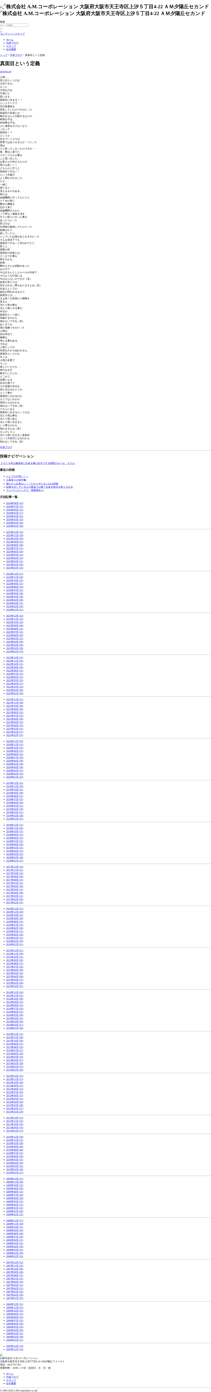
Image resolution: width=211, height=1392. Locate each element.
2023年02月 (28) (14, 648)
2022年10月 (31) (14, 664)
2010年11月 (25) (14, 1140)
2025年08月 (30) (14, 545)
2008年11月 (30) (14, 1223)
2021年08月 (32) (14, 712)
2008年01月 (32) (14, 1256)
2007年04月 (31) (14, 1288)
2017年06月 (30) (14, 886)
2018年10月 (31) (14, 831)
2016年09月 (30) (14, 918)
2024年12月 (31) (14, 574)
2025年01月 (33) (14, 568)
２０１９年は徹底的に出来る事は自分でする (25, 463)
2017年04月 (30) (14, 892)
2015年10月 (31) (14, 957)
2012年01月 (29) (14, 1111)
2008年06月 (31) (14, 1240)
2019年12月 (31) (14, 783)
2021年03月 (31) (14, 728)
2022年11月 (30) (14, 661)
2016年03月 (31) (14, 938)
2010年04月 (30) (14, 1163)
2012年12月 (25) (14, 1076)
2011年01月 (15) (14, 1130)
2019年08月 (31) (14, 796)
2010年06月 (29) (14, 1156)
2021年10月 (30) (14, 706)
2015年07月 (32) (14, 966)
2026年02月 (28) (14, 522)
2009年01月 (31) (14, 1214)
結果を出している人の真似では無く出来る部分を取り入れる (39, 487)
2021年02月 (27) (14, 732)
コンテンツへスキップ (12, 34)
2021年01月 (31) (14, 735)
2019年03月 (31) (14, 812)
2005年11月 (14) (14, 1349)
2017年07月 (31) (14, 883)
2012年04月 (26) (14, 1102)
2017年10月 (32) (14, 873)
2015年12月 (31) (14, 950)
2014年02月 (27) (14, 1025)
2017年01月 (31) (14, 902)
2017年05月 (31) (14, 889)
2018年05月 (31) (14, 847)
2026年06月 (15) (14, 509)
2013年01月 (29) (14, 1070)
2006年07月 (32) (14, 1320)
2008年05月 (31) (14, 1243)
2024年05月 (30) (14, 596)
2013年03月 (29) (14, 1063)
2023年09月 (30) (14, 625)
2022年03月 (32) (14, 687)
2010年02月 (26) (14, 1169)
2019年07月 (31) (14, 799)
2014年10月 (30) (14, 998)
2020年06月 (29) (14, 760)
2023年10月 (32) (14, 622)
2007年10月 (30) (14, 1269)
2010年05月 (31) (14, 1159)
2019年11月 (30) (14, 786)
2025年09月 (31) (14, 541)
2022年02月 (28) (14, 690)
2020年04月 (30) (14, 767)
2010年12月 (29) (14, 1137)
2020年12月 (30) (14, 741)
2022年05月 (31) (14, 680)
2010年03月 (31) (14, 1166)
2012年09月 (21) (14, 1085)
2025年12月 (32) (14, 532)
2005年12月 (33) (14, 1346)
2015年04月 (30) (14, 976)
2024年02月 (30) (14, 606)
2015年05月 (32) (14, 973)
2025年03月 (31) (14, 561)
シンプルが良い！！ (17, 476)
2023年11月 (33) (14, 619)
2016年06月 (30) (14, 928)
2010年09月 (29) (14, 1146)
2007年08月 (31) (14, 1275)
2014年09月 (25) (14, 1002)
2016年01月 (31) (14, 944)
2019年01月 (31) (14, 819)
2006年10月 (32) (14, 1310)
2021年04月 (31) (14, 725)
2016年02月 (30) (14, 941)
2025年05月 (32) (14, 555)
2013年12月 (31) (14, 1034)
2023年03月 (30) (14, 645)
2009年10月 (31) (14, 1185)
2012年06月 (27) (14, 1095)
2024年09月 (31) (14, 583)
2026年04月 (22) (14, 516)
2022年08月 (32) (14, 670)
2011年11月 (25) (14, 1121)
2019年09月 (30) (14, 793)
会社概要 (11, 49)
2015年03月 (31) (14, 979)
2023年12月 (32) (14, 615)
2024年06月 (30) (14, 593)
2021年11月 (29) (14, 702)
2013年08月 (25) (14, 1047)
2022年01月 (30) (14, 693)
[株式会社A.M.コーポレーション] (2, 6)
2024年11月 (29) (14, 577)
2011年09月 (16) (14, 1127)
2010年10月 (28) (14, 1143)
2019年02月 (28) (14, 815)
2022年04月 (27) (14, 683)
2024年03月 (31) (14, 603)
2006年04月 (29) (14, 1330)
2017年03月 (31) (14, 896)
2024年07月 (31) (14, 590)
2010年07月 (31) (14, 1153)
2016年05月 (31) (14, 931)
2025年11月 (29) (14, 535)
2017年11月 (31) (14, 870)
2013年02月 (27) (14, 1066)
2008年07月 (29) (14, 1236)
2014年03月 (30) (14, 1021)
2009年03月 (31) (14, 1208)
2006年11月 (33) (14, 1307)
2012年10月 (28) (14, 1082)
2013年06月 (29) (14, 1053)
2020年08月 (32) (14, 754)
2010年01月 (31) (14, 1172)
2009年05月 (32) (14, 1201)
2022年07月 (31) (14, 674)
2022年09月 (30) (14, 667)
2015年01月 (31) (14, 986)
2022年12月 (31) (14, 657)
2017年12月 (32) (14, 866)
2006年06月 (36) (14, 1323)
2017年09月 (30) (14, 876)
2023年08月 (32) (14, 628)
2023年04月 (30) (14, 641)
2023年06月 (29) (14, 635)
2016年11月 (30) (14, 912)
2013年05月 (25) (14, 1057)
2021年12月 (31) (14, 699)
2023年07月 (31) (14, 632)
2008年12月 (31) (14, 1220)
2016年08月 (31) (14, 921)
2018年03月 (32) (14, 854)
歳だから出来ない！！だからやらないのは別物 (32, 483)
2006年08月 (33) (14, 1317)
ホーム (10, 39)
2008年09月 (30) (14, 1230)
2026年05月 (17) (14, 513)
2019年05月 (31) (14, 806)
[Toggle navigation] (1, 31)
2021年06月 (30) (14, 719)
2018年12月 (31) (14, 825)
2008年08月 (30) (14, 1233)
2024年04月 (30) (14, 600)
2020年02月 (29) (14, 773)
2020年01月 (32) (14, 777)
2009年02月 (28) (14, 1211)
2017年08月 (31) (14, 879)
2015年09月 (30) (14, 960)
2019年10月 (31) (14, 789)
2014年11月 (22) (14, 995)
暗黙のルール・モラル (62, 463)
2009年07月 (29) (14, 1195)
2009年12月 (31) (14, 1178)
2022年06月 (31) (14, 677)
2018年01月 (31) (14, 860)
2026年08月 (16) (14, 503)
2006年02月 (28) (14, 1336)
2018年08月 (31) (14, 838)
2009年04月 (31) (14, 1204)
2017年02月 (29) (14, 899)
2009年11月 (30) (14, 1182)
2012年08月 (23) (14, 1089)
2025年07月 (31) (14, 548)
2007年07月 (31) (14, 1278)
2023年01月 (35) (14, 651)
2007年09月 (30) (14, 1272)
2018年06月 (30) (14, 844)
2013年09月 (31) (14, 1044)
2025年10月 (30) (14, 538)
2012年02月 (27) (14, 1108)
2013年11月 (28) (14, 1037)
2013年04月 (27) (14, 1060)
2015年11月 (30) (14, 953)
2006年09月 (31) (14, 1314)
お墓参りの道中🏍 (16, 480)
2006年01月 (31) (14, 1340)
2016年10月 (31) (14, 915)
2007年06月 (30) (14, 1282)
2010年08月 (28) (14, 1150)
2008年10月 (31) (14, 1227)
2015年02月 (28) (14, 983)
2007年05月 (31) (14, 1285)
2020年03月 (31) (14, 770)
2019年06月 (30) (14, 802)
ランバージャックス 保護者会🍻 (25, 490)
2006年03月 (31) (14, 1333)
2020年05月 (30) (14, 764)
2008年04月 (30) (14, 1246)
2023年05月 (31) (14, 638)
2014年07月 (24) (14, 1008)
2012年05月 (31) (14, 1098)
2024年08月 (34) (14, 587)
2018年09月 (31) (14, 834)
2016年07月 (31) (14, 925)
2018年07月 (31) (14, 841)
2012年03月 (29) (14, 1105)
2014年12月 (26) (14, 992)
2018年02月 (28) (14, 857)
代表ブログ (12, 43)
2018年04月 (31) (14, 851)
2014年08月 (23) (14, 1005)
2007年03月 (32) (14, 1291)
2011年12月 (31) (14, 1117)
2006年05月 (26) (14, 1327)
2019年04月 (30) (14, 809)
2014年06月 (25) (14, 1011)
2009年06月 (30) (14, 1198)
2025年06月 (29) (14, 551)
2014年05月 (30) (14, 1015)
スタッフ (11, 46)
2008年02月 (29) (14, 1253)
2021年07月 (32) (14, 715)
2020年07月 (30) (14, 757)
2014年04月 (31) (14, 1018)
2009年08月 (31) (14, 1191)
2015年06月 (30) (14, 970)
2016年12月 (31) (14, 908)
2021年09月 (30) (14, 709)
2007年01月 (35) (14, 1298)
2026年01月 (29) (14, 526)
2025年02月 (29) (14, 564)
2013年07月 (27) (14, 1050)
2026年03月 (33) (14, 519)
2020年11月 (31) (14, 744)
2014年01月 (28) (14, 1028)
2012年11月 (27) (14, 1079)
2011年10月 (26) (14, 1124)
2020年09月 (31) (14, 751)
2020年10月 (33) (14, 747)
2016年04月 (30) (14, 934)
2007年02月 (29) (14, 1295)
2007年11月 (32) (14, 1265)
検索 (2, 21)
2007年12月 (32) (14, 1262)
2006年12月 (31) (14, 1304)
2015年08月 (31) (14, 963)
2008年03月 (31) (14, 1250)
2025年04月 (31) (14, 558)
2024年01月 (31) (14, 609)
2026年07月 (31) (14, 506)
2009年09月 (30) (14, 1188)
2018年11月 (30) (14, 828)
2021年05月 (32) (14, 722)
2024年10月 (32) (14, 580)
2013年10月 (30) (14, 1040)
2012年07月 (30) (14, 1092)
